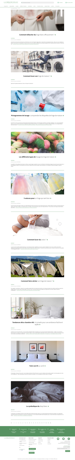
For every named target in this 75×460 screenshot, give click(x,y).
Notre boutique (21, 445)
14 (37, 422)
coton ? (36, 240)
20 (50, 422)
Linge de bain (40, 439)
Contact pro (31, 452)
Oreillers (49, 442)
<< (11, 422)
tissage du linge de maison (36, 157)
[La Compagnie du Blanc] (11, 2)
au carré (36, 366)
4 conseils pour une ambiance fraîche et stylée (37, 323)
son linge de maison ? (37, 281)
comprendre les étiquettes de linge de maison (36, 115)
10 (29, 422)
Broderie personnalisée (32, 439)
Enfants (39, 442)
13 (35, 422)
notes (55, 458)
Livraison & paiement (22, 449)
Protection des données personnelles (64, 443)
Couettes (49, 439)
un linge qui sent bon (37, 198)
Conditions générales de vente (65, 442)
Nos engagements (22, 439)
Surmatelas (49, 443)
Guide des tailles (31, 442)
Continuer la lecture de (35, 124)
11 (31, 422)
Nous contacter (32, 448)
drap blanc (36, 406)
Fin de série (40, 443)
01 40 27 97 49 (32, 450)
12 (33, 422)
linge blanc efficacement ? (36, 35)
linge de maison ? (36, 76)
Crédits (69, 444)
